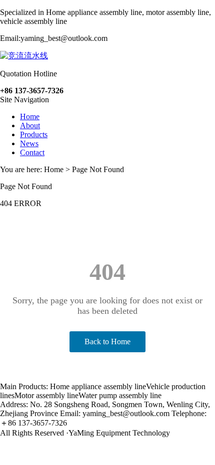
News (29, 143)
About (30, 125)
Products (34, 134)
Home (30, 116)
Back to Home (107, 341)
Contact (32, 152)
